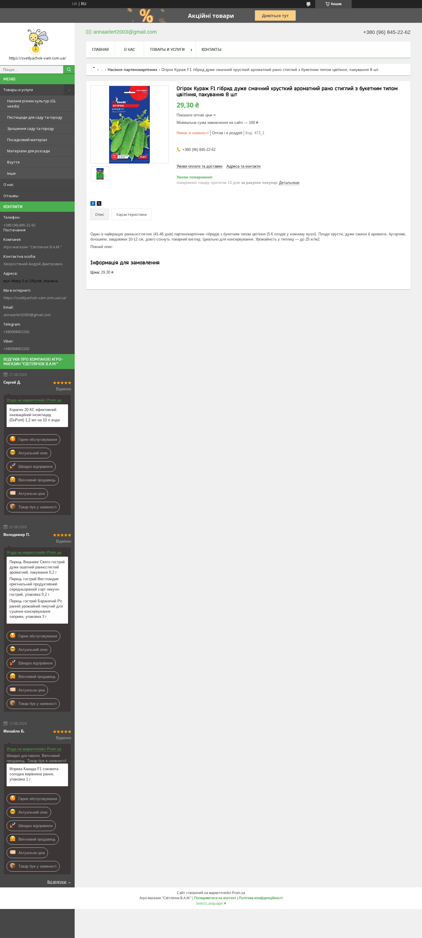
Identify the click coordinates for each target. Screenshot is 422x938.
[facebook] (92, 204)
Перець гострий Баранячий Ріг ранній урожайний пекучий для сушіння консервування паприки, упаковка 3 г (36, 609)
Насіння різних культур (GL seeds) (31, 103)
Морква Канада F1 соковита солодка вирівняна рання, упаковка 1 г (33, 774)
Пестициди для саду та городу (34, 117)
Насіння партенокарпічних (132, 69)
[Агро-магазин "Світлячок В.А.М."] (37, 41)
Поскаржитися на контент (215, 898)
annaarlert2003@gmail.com (27, 314)
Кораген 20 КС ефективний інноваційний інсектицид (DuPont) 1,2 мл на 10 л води (34, 415)
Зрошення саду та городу (30, 128)
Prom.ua (238, 893)
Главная (100, 49)
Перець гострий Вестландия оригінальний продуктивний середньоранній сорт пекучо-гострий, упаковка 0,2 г (34, 587)
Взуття (13, 162)
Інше (11, 173)
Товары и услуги (18, 89)
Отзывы (10, 195)
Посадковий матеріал (27, 139)
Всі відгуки (56, 881)
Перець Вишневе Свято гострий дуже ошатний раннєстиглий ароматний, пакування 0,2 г (37, 567)
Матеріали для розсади (28, 150)
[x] (99, 204)
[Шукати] (69, 69)
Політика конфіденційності (261, 898)
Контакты (211, 49)
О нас (8, 184)
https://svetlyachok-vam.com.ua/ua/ (35, 297)
